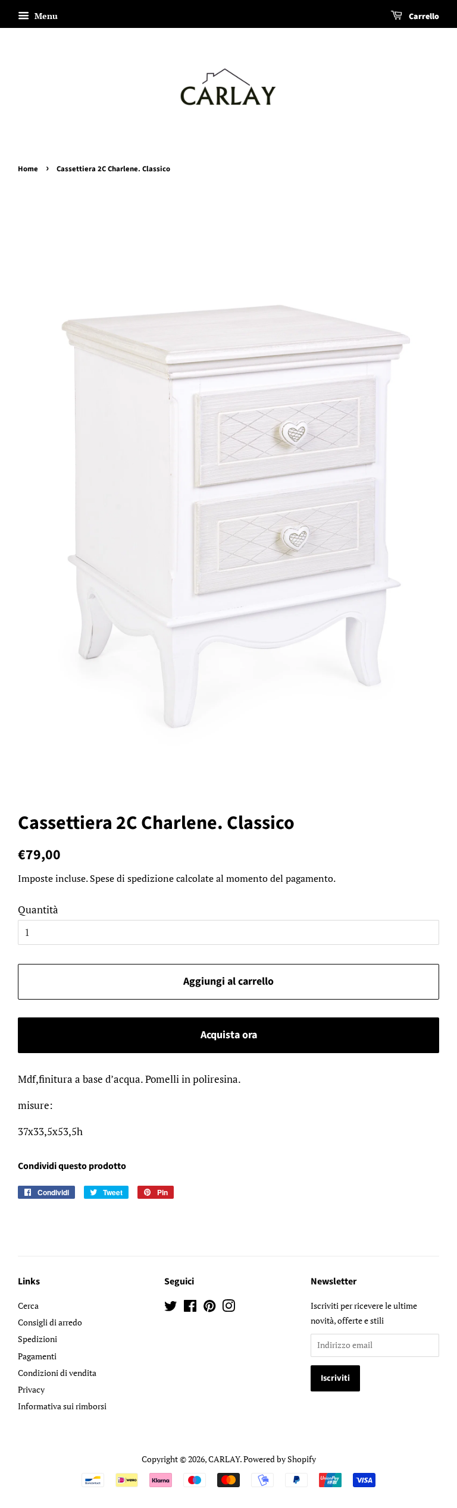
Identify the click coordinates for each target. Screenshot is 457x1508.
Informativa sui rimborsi (62, 1406)
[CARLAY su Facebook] (190, 1308)
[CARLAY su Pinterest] (209, 1308)
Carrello (423, 17)
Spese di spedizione (132, 878)
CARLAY (224, 1459)
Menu (45, 15)
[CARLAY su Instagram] (228, 1308)
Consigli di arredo (50, 1322)
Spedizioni (37, 1338)
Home (28, 169)
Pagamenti (37, 1356)
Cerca (28, 1305)
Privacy (31, 1389)
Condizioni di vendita (57, 1372)
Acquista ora (229, 1035)
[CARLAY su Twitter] (170, 1308)
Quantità (38, 909)
